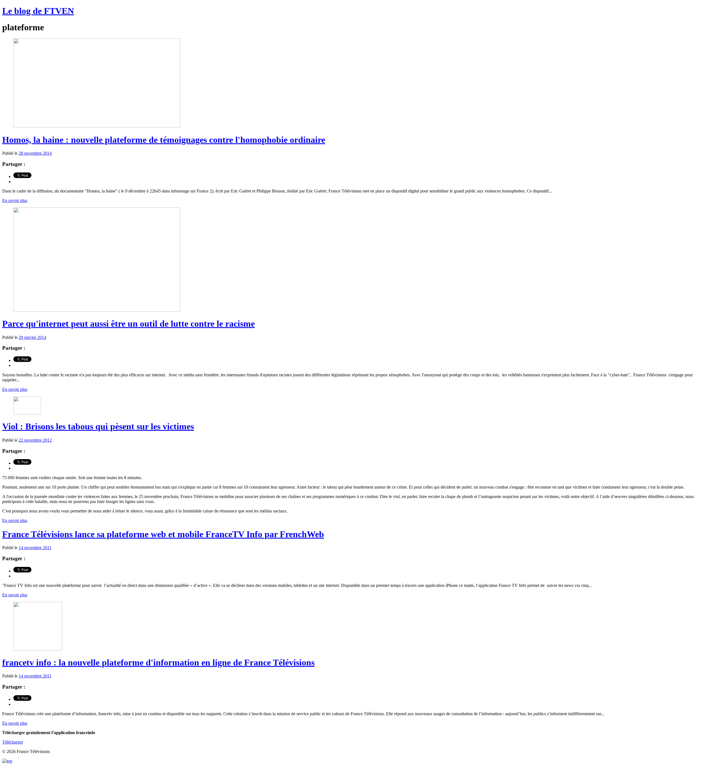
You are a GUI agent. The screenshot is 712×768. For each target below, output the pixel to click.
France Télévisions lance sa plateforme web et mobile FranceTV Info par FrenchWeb (163, 534)
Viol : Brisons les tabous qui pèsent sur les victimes (98, 426)
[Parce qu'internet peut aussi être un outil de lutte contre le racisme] (96, 310)
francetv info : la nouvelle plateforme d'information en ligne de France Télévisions (158, 662)
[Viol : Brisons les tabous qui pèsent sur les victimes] (27, 413)
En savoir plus (14, 200)
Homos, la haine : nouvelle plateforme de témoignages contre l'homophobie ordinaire (163, 140)
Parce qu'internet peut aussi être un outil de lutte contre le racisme (128, 324)
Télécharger (12, 742)
